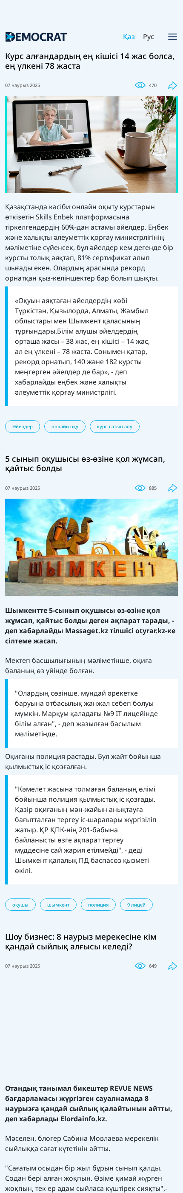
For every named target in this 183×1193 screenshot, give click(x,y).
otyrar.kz (150, 630)
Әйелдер (22, 426)
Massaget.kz (86, 630)
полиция (98, 904)
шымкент (58, 904)
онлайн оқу (64, 426)
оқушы (20, 904)
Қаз (129, 36)
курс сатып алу (114, 426)
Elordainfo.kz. (83, 1118)
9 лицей (136, 904)
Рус (148, 36)
